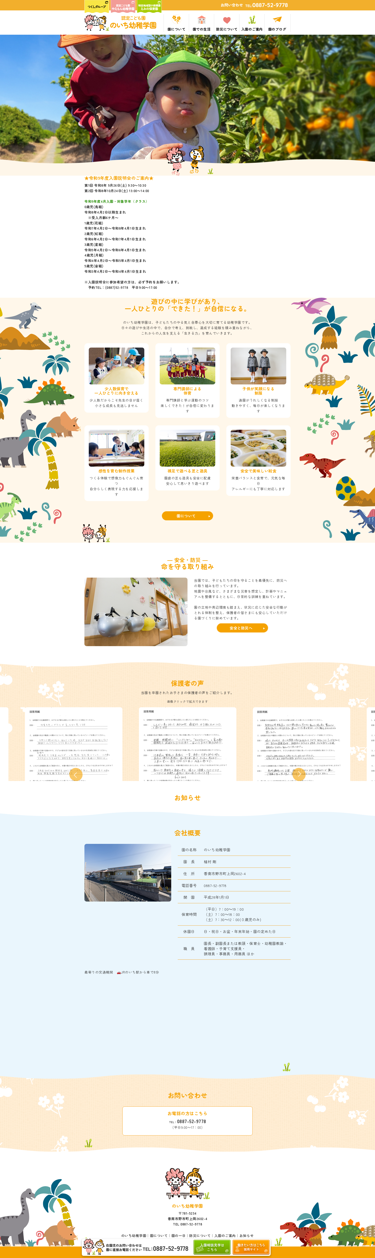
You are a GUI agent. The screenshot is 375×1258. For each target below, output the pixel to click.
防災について (200, 1235)
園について (186, 515)
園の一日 (178, 1235)
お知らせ (246, 1235)
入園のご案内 (225, 1235)
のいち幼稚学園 (133, 1235)
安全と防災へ (241, 628)
